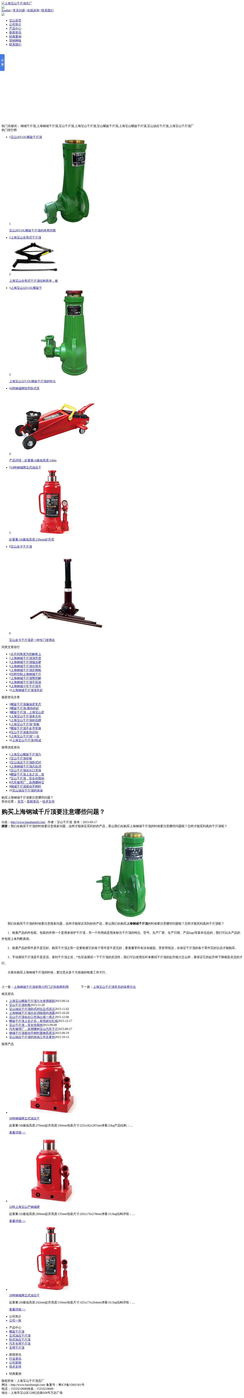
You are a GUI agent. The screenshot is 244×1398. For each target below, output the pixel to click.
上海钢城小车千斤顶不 (26, 686)
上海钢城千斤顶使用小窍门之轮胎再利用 (41, 986)
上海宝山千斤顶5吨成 (26, 740)
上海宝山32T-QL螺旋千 (26, 287)
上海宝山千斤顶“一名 (25, 736)
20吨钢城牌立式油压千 (24, 1295)
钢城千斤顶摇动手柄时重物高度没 (32, 1033)
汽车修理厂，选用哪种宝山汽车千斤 (33, 1029)
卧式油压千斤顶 (19, 1339)
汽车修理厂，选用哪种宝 (27, 782)
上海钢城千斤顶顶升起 (27, 690)
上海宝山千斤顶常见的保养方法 (114, 986)
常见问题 (19, 10)
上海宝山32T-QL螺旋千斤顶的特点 (32, 381)
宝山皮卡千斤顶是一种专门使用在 (32, 640)
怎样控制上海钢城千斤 (26, 674)
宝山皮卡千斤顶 (21, 546)
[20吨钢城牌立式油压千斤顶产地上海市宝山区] (52, 1289)
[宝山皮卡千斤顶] (68, 633)
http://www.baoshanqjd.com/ (28, 822)
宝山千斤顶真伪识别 (24, 732)
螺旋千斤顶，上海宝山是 (27, 712)
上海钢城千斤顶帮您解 (26, 678)
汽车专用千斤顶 (19, 1343)
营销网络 (15, 40)
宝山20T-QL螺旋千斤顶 (26, 137)
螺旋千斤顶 (16, 1331)
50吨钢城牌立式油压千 (24, 1118)
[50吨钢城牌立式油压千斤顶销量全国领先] (52, 1112)
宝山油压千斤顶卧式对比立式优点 (32, 1009)
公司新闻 (15, 1362)
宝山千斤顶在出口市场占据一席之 (32, 1017)
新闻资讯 (15, 32)
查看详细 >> (17, 1132)
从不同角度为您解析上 (26, 654)
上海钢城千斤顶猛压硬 (26, 662)
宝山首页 (15, 20)
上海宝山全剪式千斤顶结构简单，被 (33, 280)
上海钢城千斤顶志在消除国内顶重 (32, 1013)
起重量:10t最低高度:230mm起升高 (31, 539)
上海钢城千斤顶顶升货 (26, 658)
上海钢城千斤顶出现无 (26, 666)
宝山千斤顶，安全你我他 (27, 778)
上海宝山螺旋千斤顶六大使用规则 (32, 1001)
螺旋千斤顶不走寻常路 (26, 728)
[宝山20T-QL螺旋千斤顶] (68, 223)
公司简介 (15, 24)
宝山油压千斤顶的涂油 (27, 790)
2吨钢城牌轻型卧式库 (25, 388)
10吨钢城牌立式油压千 (26, 467)
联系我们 (47, 10)
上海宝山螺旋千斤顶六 (26, 754)
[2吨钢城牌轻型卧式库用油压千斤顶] (53, 453)
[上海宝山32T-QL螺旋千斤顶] (68, 374)
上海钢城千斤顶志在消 (26, 766)
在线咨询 (33, 10)
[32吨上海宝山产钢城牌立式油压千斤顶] (52, 1201)
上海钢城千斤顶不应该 (26, 682)
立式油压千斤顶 (19, 1335)
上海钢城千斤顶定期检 (26, 670)
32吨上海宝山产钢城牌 (24, 1206)
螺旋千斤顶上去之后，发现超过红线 (33, 1021)
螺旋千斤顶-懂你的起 (25, 708)
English (6, 10)
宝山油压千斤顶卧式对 (26, 762)
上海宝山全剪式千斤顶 (26, 237)
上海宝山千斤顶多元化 (26, 716)
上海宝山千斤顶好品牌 (26, 720)
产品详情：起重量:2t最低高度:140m (32, 460)
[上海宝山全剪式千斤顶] (34, 274)
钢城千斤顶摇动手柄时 (26, 786)
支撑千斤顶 (16, 1347)
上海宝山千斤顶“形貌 (25, 724)
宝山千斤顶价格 (21, 758)
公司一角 (15, 1320)
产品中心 (15, 28)
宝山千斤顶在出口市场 (26, 770)
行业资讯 (15, 1358)
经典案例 (15, 36)
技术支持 (48, 801)
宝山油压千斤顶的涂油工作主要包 (32, 1037)
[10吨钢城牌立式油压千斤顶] (53, 532)
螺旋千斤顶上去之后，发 (27, 774)
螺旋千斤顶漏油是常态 (26, 704)
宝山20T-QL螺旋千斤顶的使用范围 (32, 230)
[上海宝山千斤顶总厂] (17, 3)
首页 (21, 801)
